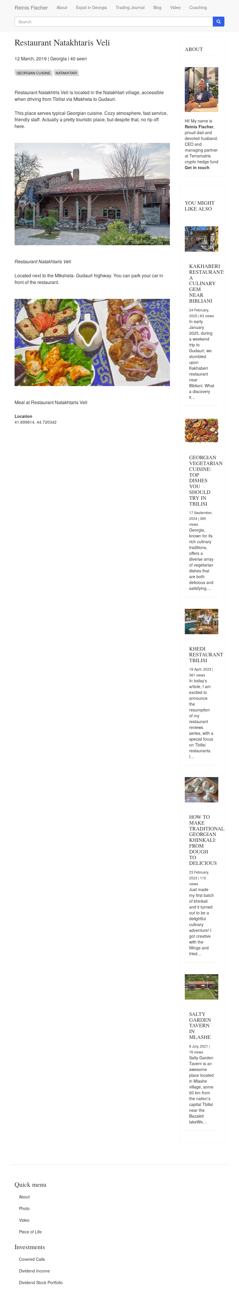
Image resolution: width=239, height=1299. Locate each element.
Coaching (198, 7)
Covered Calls (32, 1259)
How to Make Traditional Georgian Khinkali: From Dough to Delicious (206, 839)
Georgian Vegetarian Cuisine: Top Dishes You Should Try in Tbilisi (206, 480)
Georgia (58, 58)
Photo (24, 1208)
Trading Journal (130, 7)
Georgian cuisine (33, 72)
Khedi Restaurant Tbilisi (206, 654)
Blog (157, 7)
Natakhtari (66, 72)
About (62, 7)
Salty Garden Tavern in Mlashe (200, 1025)
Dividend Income (34, 1271)
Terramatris (200, 156)
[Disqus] (92, 503)
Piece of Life (30, 1232)
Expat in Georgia (91, 7)
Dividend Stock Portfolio (41, 1282)
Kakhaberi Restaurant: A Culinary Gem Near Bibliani (206, 283)
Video (175, 7)
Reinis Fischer (31, 7)
